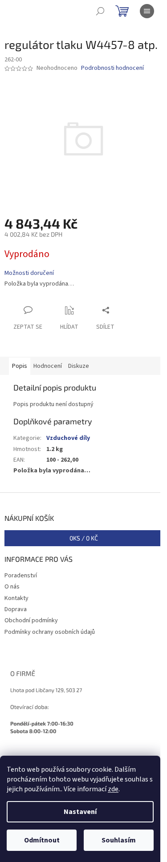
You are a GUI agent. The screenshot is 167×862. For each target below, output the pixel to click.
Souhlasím (119, 840)
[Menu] (147, 11)
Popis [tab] (19, 366)
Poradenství (20, 575)
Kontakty (16, 598)
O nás (12, 586)
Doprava (15, 609)
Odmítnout (42, 840)
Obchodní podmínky (31, 620)
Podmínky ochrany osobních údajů (49, 632)
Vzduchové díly (68, 438)
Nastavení (80, 812)
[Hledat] (100, 11)
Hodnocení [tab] (47, 366)
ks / (83, 538)
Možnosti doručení (29, 273)
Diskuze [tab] (78, 366)
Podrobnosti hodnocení (112, 68)
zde (113, 789)
